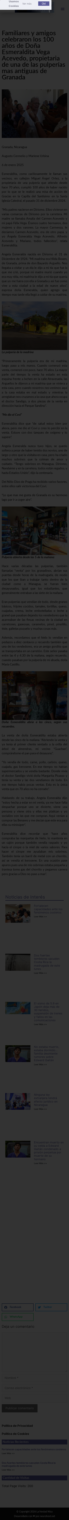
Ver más (26, 3)
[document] (34, 760)
